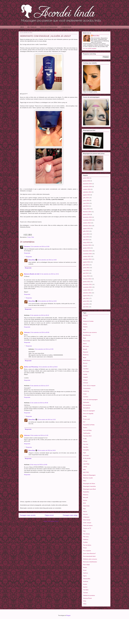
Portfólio (85, 542)
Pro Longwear (87, 550)
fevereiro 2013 (87, 245)
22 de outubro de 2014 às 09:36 (39, 402)
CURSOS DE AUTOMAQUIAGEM (48, 27)
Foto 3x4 (85, 444)
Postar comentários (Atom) (51, 521)
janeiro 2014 (86, 214)
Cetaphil (85, 377)
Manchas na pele (88, 478)
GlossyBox (86, 450)
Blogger (68, 615)
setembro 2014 (87, 192)
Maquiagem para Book (89, 489)
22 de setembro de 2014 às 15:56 (39, 246)
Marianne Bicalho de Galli (31, 274)
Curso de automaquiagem (90, 399)
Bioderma (85, 354)
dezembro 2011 (87, 284)
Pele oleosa (86, 534)
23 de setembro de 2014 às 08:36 (39, 332)
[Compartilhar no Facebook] (29, 235)
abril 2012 (86, 273)
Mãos (84, 480)
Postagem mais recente (27, 515)
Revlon (85, 567)
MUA (84, 503)
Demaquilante (87, 405)
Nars (84, 508)
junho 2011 (86, 301)
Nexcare (85, 514)
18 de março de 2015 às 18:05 (38, 464)
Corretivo (85, 396)
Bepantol (85, 352)
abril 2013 (86, 239)
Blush (84, 357)
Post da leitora (87, 545)
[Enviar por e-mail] (24, 235)
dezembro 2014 (87, 183)
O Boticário (86, 517)
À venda (85, 315)
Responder (27, 253)
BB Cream (86, 346)
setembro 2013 (87, 225)
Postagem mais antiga (70, 515)
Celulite (85, 374)
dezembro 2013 (87, 217)
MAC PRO (86, 472)
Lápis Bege (86, 464)
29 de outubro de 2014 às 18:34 (47, 450)
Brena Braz (32, 259)
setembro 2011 (87, 292)
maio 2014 (86, 203)
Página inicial (49, 515)
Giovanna (27, 246)
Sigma (85, 575)
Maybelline (86, 492)
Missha (85, 500)
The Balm (85, 589)
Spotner (85, 587)
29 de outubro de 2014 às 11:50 (39, 435)
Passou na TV (87, 528)
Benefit (85, 349)
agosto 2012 (86, 262)
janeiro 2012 (86, 281)
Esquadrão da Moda (88, 424)
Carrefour (85, 368)
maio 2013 (86, 237)
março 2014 (86, 209)
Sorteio (85, 584)
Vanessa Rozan (87, 598)
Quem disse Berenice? (89, 553)
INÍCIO (22, 27)
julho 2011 (86, 298)
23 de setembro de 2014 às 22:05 (43, 349)
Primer (85, 548)
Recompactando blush (89, 556)
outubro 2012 (87, 256)
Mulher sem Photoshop (31, 366)
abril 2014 (86, 206)
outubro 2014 (87, 189)
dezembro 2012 (87, 251)
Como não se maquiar (89, 385)
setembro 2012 (87, 259)
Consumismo (86, 388)
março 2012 (86, 276)
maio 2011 (86, 304)
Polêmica (85, 539)
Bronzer (85, 363)
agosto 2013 (86, 228)
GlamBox (85, 447)
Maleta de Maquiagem (89, 475)
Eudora (85, 427)
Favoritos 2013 (87, 436)
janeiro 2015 (86, 181)
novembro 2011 (87, 287)
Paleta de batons (87, 525)
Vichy (84, 601)
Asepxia (85, 326)
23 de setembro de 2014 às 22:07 (39, 385)
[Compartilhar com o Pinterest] (31, 235)
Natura (85, 511)
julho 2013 (86, 231)
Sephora (85, 573)
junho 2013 (86, 234)
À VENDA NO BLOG (66, 27)
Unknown (27, 332)
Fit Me (85, 438)
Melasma (85, 494)
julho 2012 (86, 264)
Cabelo (85, 366)
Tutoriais (85, 592)
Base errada (86, 340)
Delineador (86, 402)
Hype (84, 452)
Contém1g (86, 391)
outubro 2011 (86, 290)
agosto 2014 (86, 195)
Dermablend (86, 408)
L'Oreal (85, 461)
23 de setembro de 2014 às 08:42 (48, 366)
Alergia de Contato (88, 321)
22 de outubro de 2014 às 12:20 (47, 419)
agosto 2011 (86, 295)
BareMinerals (86, 335)
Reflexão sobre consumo (90, 559)
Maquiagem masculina (89, 486)
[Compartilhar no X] (28, 235)
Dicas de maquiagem (89, 410)
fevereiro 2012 (87, 278)
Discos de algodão (88, 413)
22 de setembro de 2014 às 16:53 (47, 301)
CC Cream (86, 371)
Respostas (29, 256)
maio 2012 (86, 270)
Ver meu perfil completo (89, 48)
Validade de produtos (89, 595)
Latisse (85, 466)
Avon (84, 329)
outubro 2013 (87, 223)
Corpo (29, 237)
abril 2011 (86, 306)
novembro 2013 (87, 220)
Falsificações (86, 433)
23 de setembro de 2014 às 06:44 (39, 315)
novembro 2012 (87, 253)
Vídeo (84, 603)
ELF (84, 422)
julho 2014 (86, 197)
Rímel (84, 570)
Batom (85, 343)
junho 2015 (86, 178)
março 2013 (86, 242)
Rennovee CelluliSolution (90, 562)
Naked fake (86, 506)
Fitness (85, 441)
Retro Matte (86, 564)
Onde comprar (87, 522)
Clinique (85, 380)
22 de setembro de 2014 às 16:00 (47, 259)
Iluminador (86, 455)
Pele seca (86, 536)
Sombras (85, 581)
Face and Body (87, 430)
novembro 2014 (87, 186)
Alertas (85, 324)
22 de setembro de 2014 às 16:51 (49, 274)
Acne (84, 318)
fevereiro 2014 (87, 211)
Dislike (85, 416)
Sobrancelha (86, 578)
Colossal (85, 382)
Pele (32, 237)
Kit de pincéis (86, 458)
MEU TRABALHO (31, 27)
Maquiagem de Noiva (89, 483)
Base (84, 338)
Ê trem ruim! (86, 419)
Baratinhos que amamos (90, 332)
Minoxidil (85, 497)
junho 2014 (86, 200)
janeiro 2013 (86, 248)
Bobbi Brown (86, 360)
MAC (84, 469)
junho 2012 (86, 267)
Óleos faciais (86, 520)
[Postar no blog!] (26, 235)
